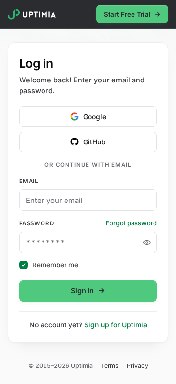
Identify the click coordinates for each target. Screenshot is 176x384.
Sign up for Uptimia (115, 325)
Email (29, 181)
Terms (110, 365)
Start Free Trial (127, 14)
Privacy (137, 365)
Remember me (55, 265)
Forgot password (131, 223)
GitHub (94, 142)
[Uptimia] (32, 14)
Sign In (82, 290)
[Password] (146, 242)
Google (94, 116)
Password (36, 223)
